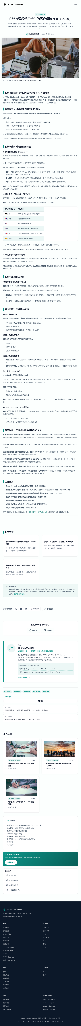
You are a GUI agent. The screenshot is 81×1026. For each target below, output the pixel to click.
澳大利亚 (46, 937)
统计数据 (6, 985)
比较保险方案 (13, 885)
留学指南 (6, 978)
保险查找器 (7, 934)
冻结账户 (6, 954)
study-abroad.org (49, 999)
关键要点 (10, 842)
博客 (10, 80)
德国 (44, 934)
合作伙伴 (6, 988)
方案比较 (6, 931)
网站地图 (6, 975)
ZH (38, 1021)
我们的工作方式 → (20, 594)
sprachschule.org (49, 1006)
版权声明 (6, 999)
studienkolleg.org (48, 1003)
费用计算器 (12, 875)
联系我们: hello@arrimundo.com (13, 916)
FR (28, 1021)
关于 (44, 972)
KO (58, 1021)
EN (18, 1021)
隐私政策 (6, 1003)
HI (62, 1021)
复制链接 (40, 701)
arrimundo (53, 1018)
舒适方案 (6, 941)
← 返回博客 (7, 697)
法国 (44, 947)
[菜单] (76, 4)
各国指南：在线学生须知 (16, 836)
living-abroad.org (49, 1009)
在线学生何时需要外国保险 (17, 831)
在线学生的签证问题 (14, 834)
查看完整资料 (23, 678)
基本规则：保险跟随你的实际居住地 (20, 828)
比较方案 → (11, 862)
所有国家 (46, 928)
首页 (4, 80)
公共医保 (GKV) (8, 947)
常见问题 (6, 981)
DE (23, 1021)
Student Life (40, 14)
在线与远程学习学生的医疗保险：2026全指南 (24, 825)
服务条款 (6, 1006)
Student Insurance (15, 4)
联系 (44, 975)
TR (48, 1021)
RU (43, 1021)
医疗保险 (6, 928)
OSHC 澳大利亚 (8, 957)
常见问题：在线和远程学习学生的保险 (21, 839)
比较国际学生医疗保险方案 (38, 512)
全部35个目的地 (14, 890)
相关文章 (10, 845)
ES (33, 1021)
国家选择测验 (13, 880)
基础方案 (6, 937)
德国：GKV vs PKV (9, 960)
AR (53, 1021)
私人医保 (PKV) (8, 950)
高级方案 (6, 944)
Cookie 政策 (7, 1009)
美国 (44, 941)
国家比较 (46, 931)
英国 (44, 944)
